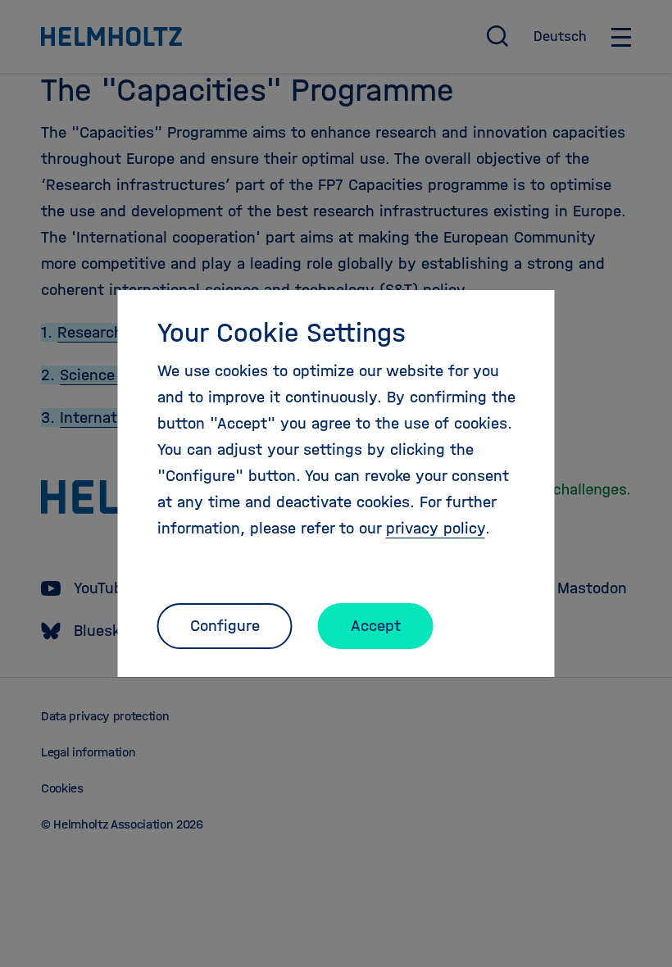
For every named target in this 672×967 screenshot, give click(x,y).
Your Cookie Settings (281, 332)
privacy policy (435, 528)
